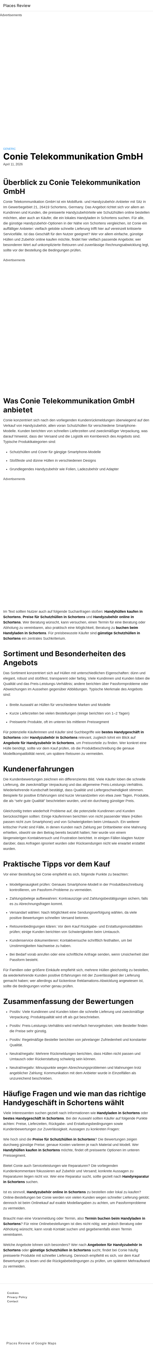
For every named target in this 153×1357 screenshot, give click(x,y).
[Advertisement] (76, 77)
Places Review (16, 6)
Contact (12, 1301)
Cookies (13, 1292)
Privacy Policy (17, 1297)
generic (9, 148)
